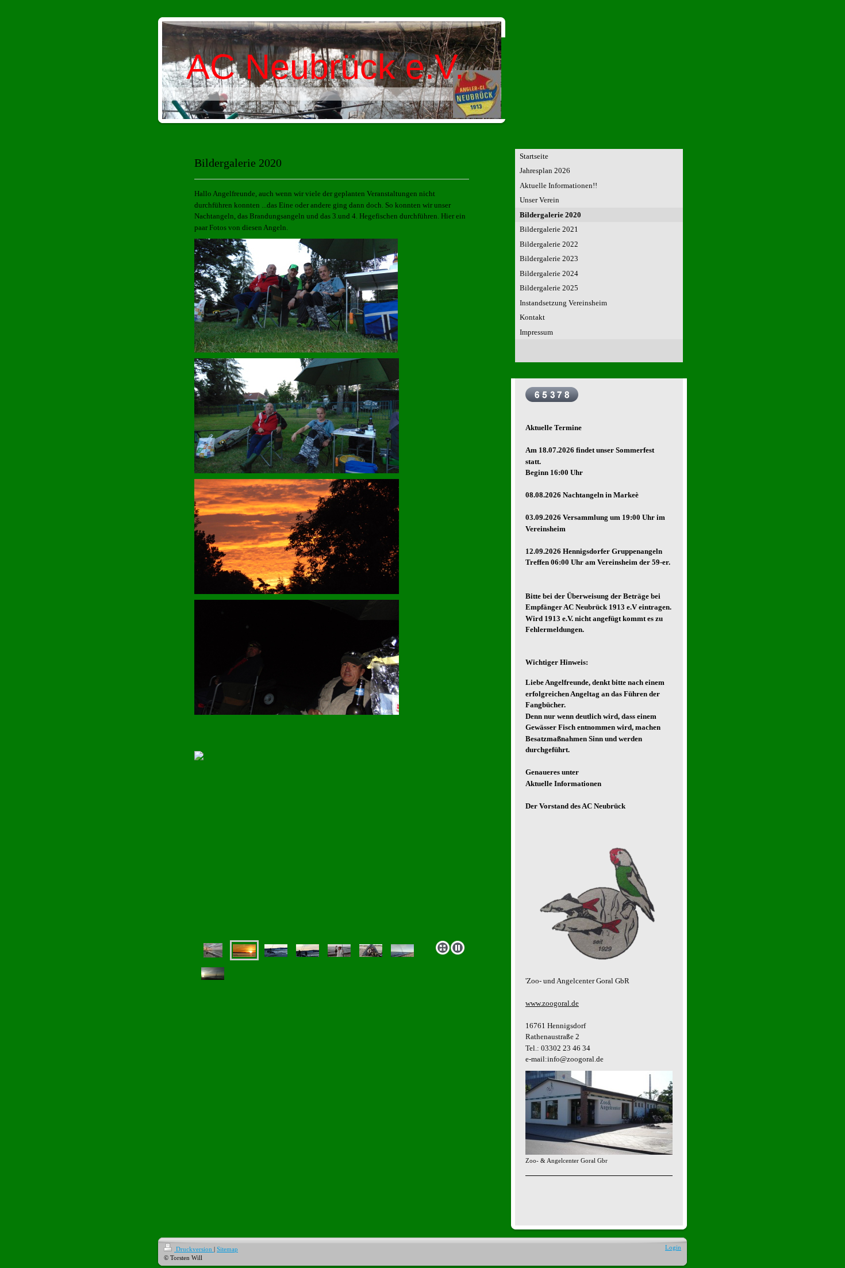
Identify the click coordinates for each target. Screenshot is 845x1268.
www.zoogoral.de (552, 1003)
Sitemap (227, 1249)
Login (673, 1247)
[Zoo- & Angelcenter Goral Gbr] (599, 1113)
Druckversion (194, 1249)
